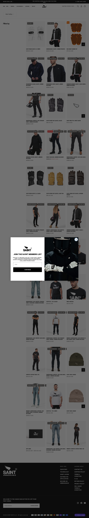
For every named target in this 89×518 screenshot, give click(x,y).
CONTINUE (27, 269)
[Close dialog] (76, 239)
